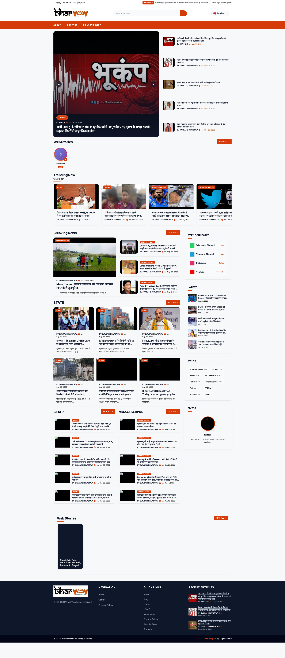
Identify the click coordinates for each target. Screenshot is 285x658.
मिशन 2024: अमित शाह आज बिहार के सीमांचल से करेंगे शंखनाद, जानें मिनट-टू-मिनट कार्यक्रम (158, 344)
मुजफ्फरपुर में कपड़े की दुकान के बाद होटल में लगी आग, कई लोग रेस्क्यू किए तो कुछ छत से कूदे (157, 442)
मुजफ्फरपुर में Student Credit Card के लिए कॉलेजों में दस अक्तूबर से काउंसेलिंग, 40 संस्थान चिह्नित (73, 344)
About (57, 25)
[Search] (183, 13)
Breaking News (198, 369)
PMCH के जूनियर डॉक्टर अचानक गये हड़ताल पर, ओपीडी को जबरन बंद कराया (211, 308)
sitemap (148, 629)
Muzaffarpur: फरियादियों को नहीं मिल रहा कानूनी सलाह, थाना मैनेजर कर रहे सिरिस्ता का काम (116, 344)
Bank (208, 394)
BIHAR (194, 375)
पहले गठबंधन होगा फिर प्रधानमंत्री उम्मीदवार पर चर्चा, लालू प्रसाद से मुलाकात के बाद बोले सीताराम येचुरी (92, 442)
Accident (195, 394)
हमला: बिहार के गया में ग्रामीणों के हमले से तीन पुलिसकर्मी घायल (190, 3)
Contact (72, 25)
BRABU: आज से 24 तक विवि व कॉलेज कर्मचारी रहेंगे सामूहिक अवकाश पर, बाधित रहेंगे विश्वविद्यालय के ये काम (91, 460)
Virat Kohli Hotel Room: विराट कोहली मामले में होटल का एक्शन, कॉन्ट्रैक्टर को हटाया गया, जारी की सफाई (122, 215)
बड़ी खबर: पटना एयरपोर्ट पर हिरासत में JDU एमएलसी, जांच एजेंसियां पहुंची (211, 343)
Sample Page (150, 624)
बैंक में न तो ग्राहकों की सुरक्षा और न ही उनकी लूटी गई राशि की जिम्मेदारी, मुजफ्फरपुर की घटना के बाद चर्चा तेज (211, 321)
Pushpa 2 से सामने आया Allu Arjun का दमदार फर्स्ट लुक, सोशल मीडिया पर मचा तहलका (218, 214)
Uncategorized (214, 382)
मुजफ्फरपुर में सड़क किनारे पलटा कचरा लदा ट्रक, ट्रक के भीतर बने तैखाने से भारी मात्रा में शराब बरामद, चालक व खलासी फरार (92, 497)
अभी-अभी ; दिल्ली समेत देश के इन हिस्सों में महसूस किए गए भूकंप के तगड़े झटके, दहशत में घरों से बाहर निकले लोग (214, 596)
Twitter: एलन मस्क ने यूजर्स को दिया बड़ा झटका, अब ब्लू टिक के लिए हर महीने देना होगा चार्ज (171, 214)
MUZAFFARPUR (213, 375)
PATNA (209, 388)
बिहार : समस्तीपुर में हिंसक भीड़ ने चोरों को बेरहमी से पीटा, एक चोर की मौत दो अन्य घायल (214, 608)
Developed (210, 638)
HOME (147, 609)
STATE (217, 369)
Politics (194, 388)
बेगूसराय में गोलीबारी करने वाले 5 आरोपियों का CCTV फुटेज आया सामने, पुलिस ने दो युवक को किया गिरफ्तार (116, 394)
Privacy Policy (92, 25)
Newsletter (149, 614)
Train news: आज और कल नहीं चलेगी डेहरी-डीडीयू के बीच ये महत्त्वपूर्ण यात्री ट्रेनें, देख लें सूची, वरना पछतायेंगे (91, 424)
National (195, 382)
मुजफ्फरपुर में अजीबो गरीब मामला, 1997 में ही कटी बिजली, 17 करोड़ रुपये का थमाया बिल (157, 460)
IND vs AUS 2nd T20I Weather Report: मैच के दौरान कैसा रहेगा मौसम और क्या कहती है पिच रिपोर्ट (212, 298)
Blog (146, 599)
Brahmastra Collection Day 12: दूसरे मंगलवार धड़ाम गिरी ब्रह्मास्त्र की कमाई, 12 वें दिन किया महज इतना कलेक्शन (212, 333)
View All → (224, 142)
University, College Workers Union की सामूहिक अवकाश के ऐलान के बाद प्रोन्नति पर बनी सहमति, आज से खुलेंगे (158, 248)
